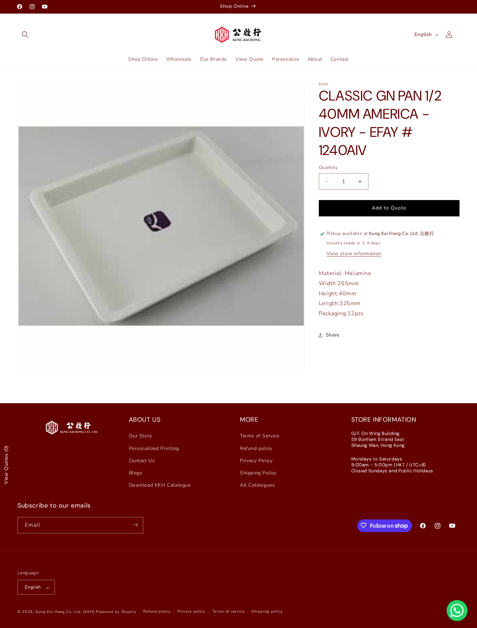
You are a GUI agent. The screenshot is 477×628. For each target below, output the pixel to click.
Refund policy (256, 448)
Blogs (135, 473)
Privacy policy (191, 611)
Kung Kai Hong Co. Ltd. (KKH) (65, 612)
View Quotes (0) (6, 464)
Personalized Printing (154, 448)
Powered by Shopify (116, 612)
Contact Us (142, 460)
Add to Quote (389, 208)
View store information (353, 253)
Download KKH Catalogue (160, 485)
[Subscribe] (135, 525)
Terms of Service (259, 436)
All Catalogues (257, 485)
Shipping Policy (258, 473)
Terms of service (228, 611)
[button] (25, 34)
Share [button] (332, 335)
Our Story (140, 436)
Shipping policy (267, 611)
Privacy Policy (256, 460)
